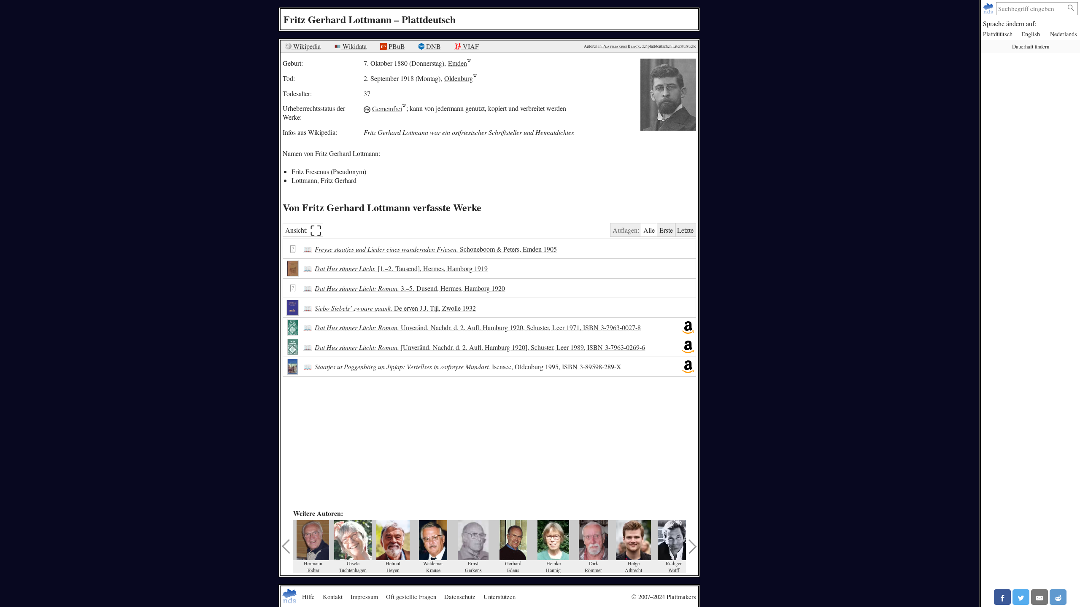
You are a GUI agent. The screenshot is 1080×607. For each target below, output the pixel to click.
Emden (457, 63)
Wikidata (354, 46)
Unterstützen (499, 596)
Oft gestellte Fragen (411, 596)
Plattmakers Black (621, 46)
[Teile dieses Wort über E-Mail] (1039, 597)
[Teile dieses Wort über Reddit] (1058, 597)
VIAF (470, 46)
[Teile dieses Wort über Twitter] (1020, 597)
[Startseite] (989, 8)
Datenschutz (459, 596)
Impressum (364, 596)
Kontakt (333, 596)
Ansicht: (303, 230)
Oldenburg (458, 78)
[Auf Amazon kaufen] (688, 327)
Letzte (685, 230)
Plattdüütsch (997, 34)
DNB (432, 46)
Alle (649, 230)
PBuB (396, 46)
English (1030, 34)
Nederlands (1063, 34)
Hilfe (308, 596)
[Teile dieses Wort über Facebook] (1002, 597)
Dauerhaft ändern (1030, 46)
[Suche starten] (1071, 8)
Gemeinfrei (387, 108)
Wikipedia (306, 46)
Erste (666, 230)
